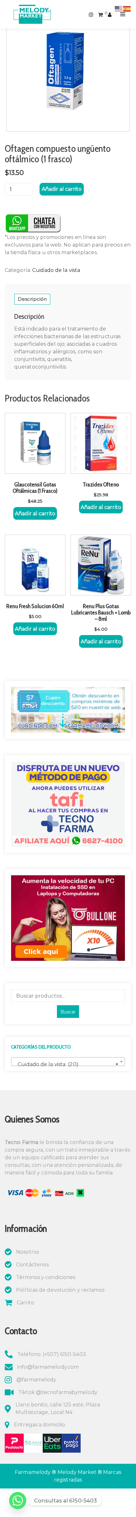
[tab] (32, 299)
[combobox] (68, 1061)
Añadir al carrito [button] (35, 514)
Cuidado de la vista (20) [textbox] (66, 1064)
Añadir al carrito (62, 189)
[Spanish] (127, 8)
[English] (119, 8)
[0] (100, 14)
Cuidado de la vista (56, 270)
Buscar (68, 1012)
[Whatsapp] (17, 1500)
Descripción (32, 299)
